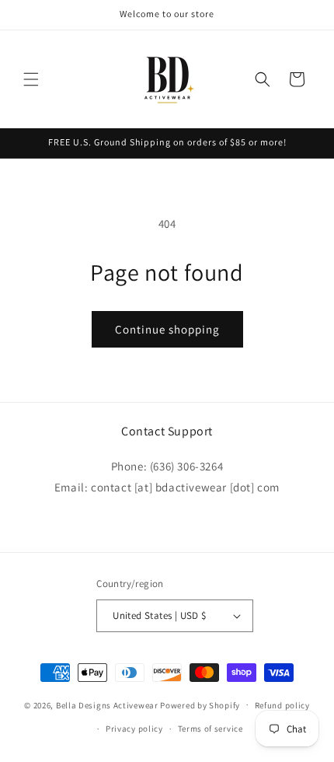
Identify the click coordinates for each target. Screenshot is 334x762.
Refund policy (282, 705)
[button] (31, 79)
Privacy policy (134, 728)
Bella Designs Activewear (107, 704)
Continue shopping (167, 329)
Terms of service (210, 728)
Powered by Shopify (200, 704)
